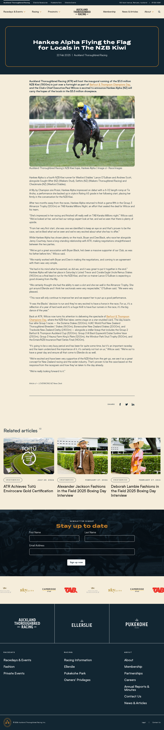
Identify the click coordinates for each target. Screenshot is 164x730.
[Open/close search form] (159, 12)
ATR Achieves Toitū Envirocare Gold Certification (28, 488)
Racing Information (78, 660)
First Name (35, 532)
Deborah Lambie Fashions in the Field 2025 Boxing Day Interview (135, 491)
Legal (144, 722)
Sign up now (76, 562)
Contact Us (132, 696)
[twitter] (126, 404)
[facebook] (120, 404)
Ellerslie (69, 667)
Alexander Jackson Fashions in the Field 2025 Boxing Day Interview (81, 491)
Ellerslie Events (70, 3)
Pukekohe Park (56, 3)
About (128, 660)
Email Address (36, 545)
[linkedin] (133, 404)
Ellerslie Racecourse (40, 3)
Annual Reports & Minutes (136, 688)
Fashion (9, 667)
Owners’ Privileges (77, 680)
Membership (109, 11)
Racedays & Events (17, 660)
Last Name (90, 532)
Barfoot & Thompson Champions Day (110, 84)
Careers (130, 680)
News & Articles (130, 11)
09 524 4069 (156, 3)
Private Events (14, 673)
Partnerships (133, 673)
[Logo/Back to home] (82, 11)
